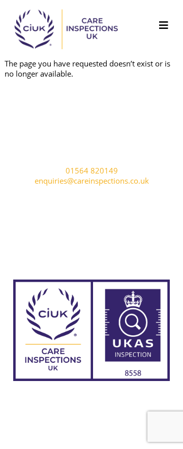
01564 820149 (92, 170)
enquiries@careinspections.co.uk (92, 181)
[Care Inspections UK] (65, 53)
